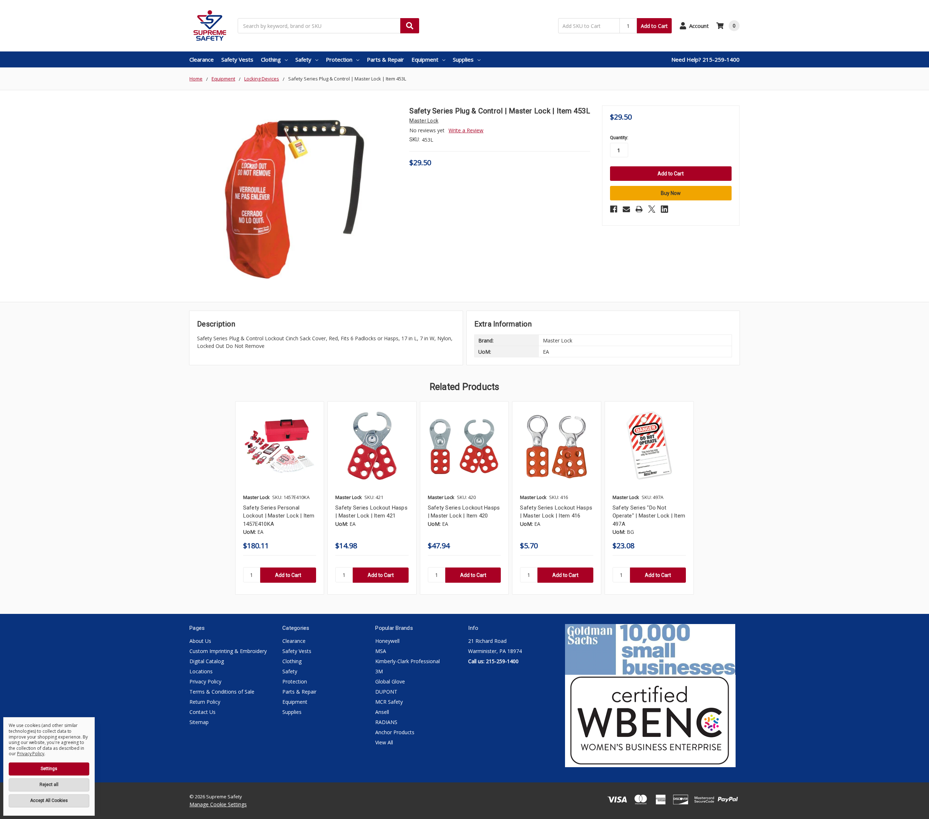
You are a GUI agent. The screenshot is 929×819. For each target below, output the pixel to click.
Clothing (271, 59)
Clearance (201, 59)
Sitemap (199, 722)
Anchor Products (394, 732)
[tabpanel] (279, 498)
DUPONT (386, 691)
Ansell (382, 711)
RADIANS (386, 722)
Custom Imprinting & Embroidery (228, 651)
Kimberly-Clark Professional (407, 661)
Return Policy (204, 701)
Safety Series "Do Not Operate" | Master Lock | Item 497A (649, 515)
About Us (200, 640)
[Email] (626, 209)
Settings (49, 768)
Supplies (463, 59)
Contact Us (202, 711)
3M (379, 671)
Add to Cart (654, 25)
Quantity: (619, 137)
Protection (339, 59)
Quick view (279, 445)
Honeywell (387, 640)
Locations (201, 671)
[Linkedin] (664, 209)
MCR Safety (389, 701)
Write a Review (466, 130)
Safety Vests (237, 59)
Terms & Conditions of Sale (221, 691)
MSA (380, 651)
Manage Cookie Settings (218, 804)
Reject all (49, 784)
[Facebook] (613, 209)
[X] (651, 209)
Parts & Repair (385, 59)
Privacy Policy (205, 681)
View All (384, 742)
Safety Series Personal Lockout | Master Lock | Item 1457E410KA (279, 515)
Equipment (425, 59)
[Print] (639, 209)
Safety (303, 59)
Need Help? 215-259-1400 (705, 59)
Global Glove (390, 681)
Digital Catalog (206, 661)
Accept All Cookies (49, 800)
